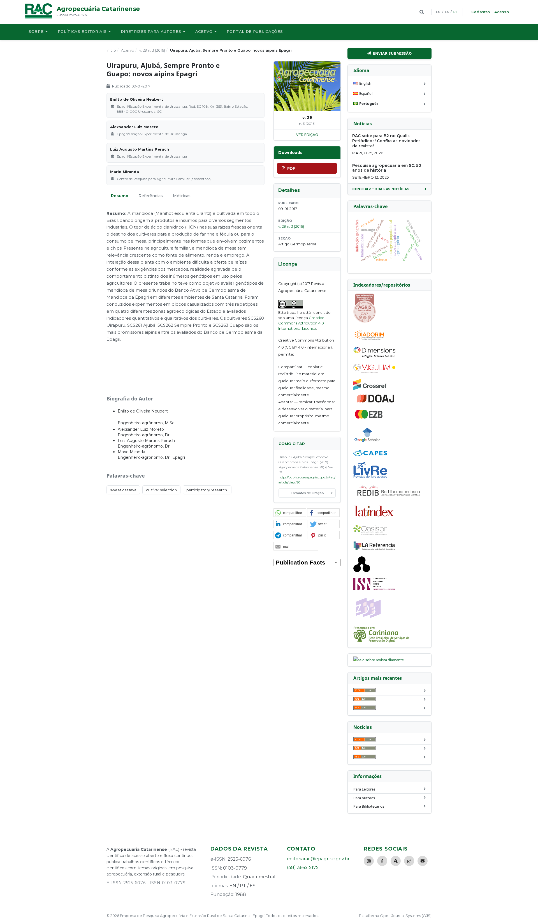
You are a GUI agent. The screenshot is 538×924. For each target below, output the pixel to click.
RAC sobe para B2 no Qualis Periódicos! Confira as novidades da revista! (386, 140)
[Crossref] (369, 388)
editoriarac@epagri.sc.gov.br (318, 858)
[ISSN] (374, 588)
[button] (290, 513)
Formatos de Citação (307, 493)
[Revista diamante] (378, 659)
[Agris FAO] (364, 321)
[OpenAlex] (361, 570)
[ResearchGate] (409, 861)
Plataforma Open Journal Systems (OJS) (395, 915)
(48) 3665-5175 (303, 867)
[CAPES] (370, 454)
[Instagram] (369, 861)
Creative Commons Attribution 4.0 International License (301, 323)
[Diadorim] (369, 339)
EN (438, 12)
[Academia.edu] (396, 861)
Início (111, 50)
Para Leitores (364, 789)
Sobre (36, 31)
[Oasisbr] (370, 533)
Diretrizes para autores (151, 31)
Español (365, 93)
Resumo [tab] (119, 195)
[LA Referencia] (374, 549)
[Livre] (370, 477)
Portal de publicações (255, 31)
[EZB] (369, 417)
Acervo (204, 31)
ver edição (307, 135)
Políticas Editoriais (82, 31)
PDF (291, 168)
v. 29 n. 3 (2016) (152, 50)
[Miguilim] (374, 371)
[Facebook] (382, 861)
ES (447, 12)
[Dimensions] (374, 356)
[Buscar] (422, 12)
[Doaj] (376, 402)
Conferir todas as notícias (380, 189)
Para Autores (364, 797)
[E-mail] (423, 861)
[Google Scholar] (367, 442)
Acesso (501, 12)
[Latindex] (374, 517)
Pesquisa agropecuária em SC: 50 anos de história (386, 168)
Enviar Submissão (392, 53)
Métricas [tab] (182, 195)
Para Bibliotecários (368, 806)
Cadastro (480, 12)
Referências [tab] (150, 195)
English (365, 83)
